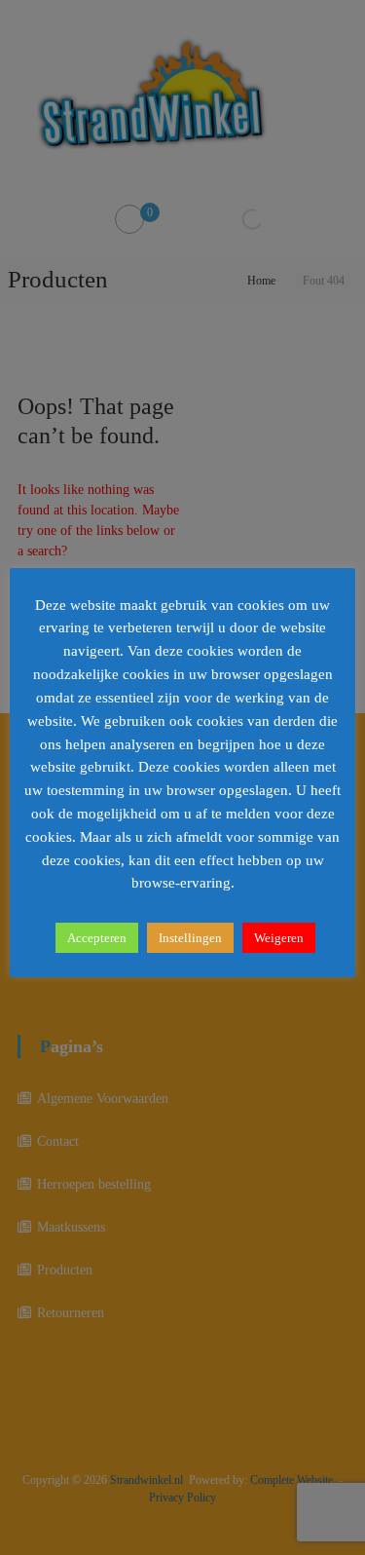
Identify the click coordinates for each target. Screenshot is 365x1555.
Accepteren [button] (97, 937)
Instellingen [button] (190, 937)
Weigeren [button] (279, 937)
